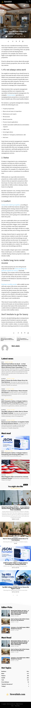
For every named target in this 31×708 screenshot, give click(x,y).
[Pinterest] (19, 41)
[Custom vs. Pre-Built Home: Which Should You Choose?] (5, 630)
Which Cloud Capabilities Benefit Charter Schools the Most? (7, 339)
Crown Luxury (11, 95)
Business (6, 26)
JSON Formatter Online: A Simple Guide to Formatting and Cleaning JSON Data (15, 563)
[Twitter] (16, 41)
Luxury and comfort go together (10, 205)
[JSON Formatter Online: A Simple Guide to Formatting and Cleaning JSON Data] (15, 443)
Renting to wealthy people (9, 284)
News (18, 28)
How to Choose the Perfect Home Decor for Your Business (15, 539)
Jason (15, 543)
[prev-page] (13, 595)
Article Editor (15, 567)
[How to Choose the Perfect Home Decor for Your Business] (15, 529)
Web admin (11, 36)
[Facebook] (12, 41)
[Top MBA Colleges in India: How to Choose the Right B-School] (15, 577)
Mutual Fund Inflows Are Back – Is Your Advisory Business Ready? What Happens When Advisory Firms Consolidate (14, 365)
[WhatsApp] (22, 41)
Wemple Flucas (15, 519)
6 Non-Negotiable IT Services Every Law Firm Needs (22, 339)
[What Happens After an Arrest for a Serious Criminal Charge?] (15, 467)
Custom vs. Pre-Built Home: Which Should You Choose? (20, 628)
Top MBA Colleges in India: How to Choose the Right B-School (15, 587)
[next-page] (17, 595)
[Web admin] (6, 36)
